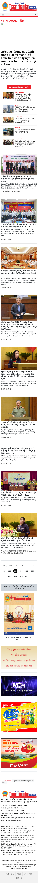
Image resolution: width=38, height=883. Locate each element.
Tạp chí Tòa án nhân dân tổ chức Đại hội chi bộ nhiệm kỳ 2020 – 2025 (18, 225)
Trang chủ (10, 874)
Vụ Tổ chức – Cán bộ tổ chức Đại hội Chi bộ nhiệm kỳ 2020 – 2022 (18, 493)
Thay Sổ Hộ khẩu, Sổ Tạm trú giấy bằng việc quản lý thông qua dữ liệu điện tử (18, 424)
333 (32, 571)
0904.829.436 (23, 828)
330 (15, 571)
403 (9, 576)
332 (26, 571)
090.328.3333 (23, 833)
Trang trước (7, 566)
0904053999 (8, 848)
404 (15, 576)
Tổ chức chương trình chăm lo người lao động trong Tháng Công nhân (17, 178)
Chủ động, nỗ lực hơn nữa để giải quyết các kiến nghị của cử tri (17, 539)
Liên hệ (19, 878)
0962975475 (30, 818)
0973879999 (20, 818)
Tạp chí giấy (28, 874)
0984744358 (11, 818)
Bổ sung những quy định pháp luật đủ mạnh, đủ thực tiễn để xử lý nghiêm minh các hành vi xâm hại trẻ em (18, 58)
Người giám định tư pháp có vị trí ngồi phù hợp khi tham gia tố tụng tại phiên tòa (18, 450)
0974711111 (24, 854)
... (28, 566)
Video (19, 874)
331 (21, 571)
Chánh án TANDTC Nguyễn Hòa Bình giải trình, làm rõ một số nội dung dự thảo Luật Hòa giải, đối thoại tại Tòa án (19, 325)
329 (9, 571)
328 (4, 571)
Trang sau (24, 576)
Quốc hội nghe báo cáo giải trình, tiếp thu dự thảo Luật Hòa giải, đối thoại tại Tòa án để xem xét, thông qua (17, 375)
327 (33, 566)
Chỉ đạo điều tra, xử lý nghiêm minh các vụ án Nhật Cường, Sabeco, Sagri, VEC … (19, 272)
